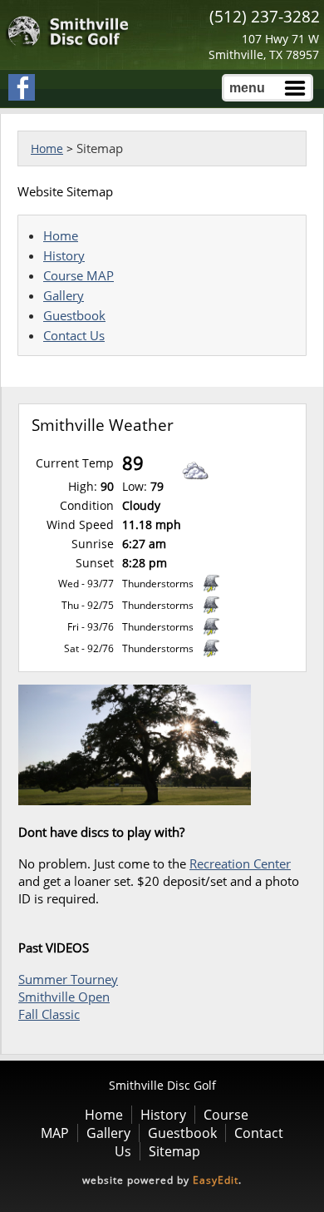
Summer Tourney (68, 979)
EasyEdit (215, 1180)
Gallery (63, 295)
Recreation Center (240, 863)
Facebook (21, 87)
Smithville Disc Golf (68, 31)
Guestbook (74, 315)
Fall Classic (49, 1014)
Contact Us (74, 335)
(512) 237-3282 (264, 16)
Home (47, 148)
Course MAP (78, 275)
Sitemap (174, 1151)
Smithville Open (64, 996)
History (64, 255)
